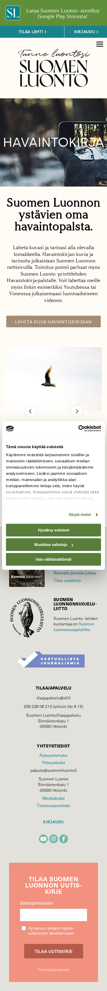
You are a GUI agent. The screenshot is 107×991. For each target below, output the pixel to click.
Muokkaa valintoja (50, 544)
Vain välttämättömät (53, 559)
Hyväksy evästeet (53, 530)
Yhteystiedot (53, 762)
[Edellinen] (30, 411)
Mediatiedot (53, 798)
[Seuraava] (77, 411)
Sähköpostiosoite (36, 903)
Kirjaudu (53, 822)
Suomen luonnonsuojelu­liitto (74, 626)
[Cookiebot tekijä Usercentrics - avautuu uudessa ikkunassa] (78, 428)
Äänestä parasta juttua (75, 573)
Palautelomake (53, 755)
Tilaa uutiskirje (67, 580)
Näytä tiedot (80, 514)
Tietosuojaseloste (53, 805)
